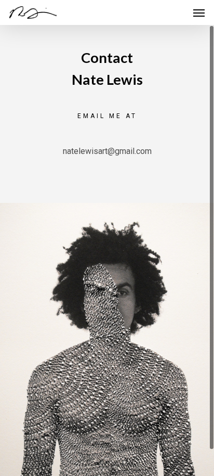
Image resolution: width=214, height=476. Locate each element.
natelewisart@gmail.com (107, 151)
